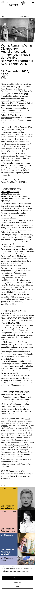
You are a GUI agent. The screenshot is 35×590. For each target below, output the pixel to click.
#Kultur (15, 488)
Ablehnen (17, 586)
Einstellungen (17, 582)
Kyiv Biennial (9, 423)
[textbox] (26, 10)
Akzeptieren (17, 578)
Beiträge (3, 488)
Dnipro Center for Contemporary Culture (15, 112)
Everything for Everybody (12, 237)
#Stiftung (3, 560)
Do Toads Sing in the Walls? (13, 328)
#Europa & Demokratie (7, 535)
